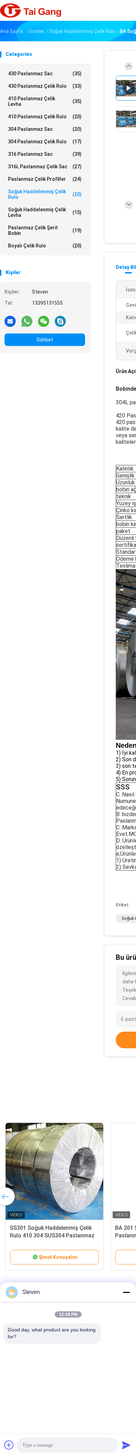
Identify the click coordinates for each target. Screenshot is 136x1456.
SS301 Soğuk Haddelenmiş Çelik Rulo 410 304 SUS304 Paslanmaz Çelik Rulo (52, 1235)
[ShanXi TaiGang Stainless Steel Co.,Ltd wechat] (43, 321)
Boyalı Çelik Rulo (45, 245)
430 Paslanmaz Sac (45, 73)
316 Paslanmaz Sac (45, 154)
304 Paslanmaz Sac (45, 129)
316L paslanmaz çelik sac (45, 166)
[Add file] (9, 1445)
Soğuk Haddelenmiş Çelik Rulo (45, 194)
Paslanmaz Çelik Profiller (45, 179)
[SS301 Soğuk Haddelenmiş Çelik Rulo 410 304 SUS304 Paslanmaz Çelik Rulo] (54, 1171)
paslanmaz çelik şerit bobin (45, 230)
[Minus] (126, 1292)
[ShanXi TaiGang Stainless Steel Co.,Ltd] (30, 10)
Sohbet (45, 339)
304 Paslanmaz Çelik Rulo (45, 141)
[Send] (126, 1445)
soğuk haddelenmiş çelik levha (45, 212)
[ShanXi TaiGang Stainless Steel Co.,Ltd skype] (60, 321)
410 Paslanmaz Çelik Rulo (45, 116)
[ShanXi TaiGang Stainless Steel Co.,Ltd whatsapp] (26, 321)
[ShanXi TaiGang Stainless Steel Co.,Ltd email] (10, 321)
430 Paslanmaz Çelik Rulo (45, 86)
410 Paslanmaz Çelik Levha (45, 101)
